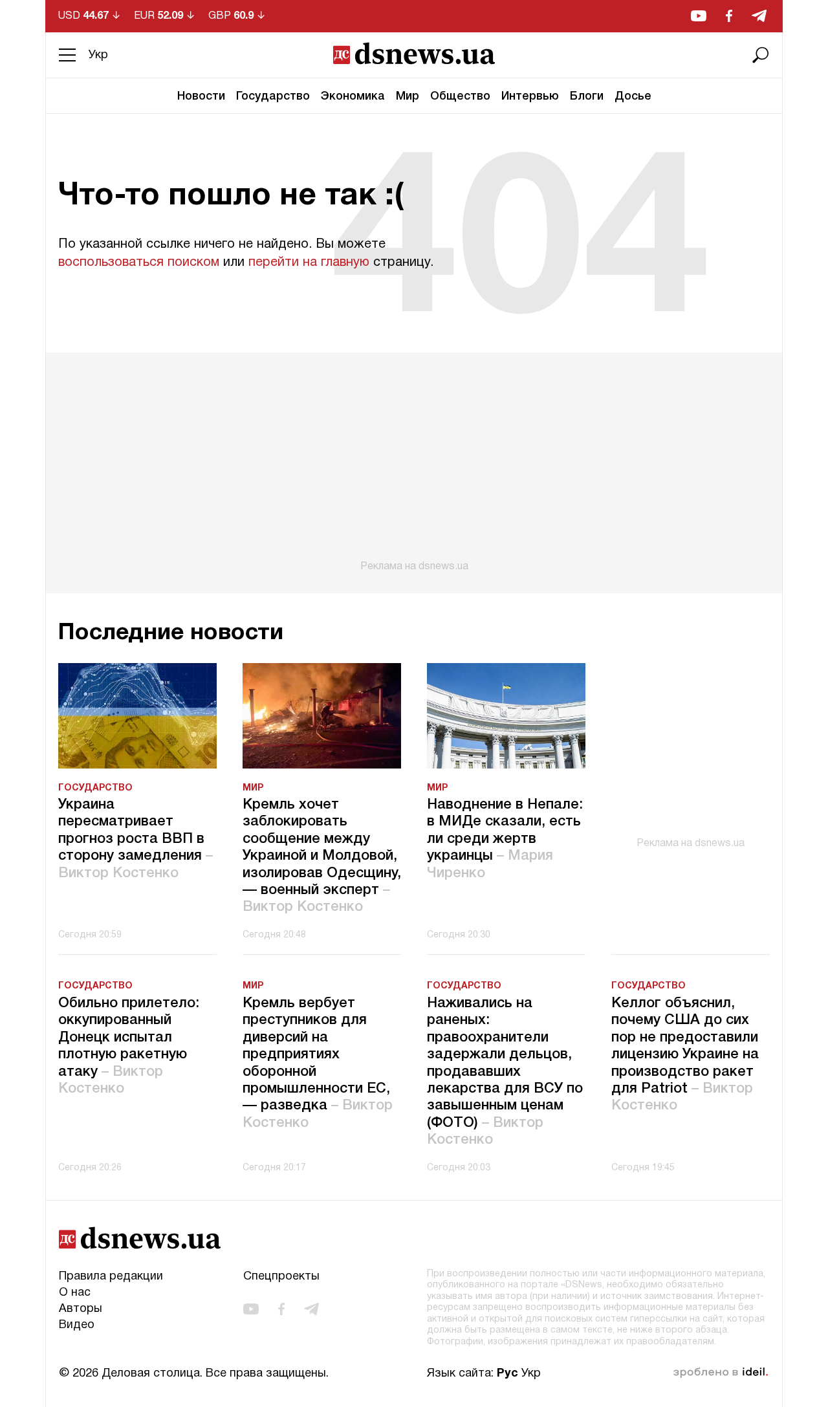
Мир (407, 96)
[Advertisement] (414, 462)
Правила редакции (111, 1276)
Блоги (587, 96)
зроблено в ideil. (720, 1373)
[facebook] (729, 16)
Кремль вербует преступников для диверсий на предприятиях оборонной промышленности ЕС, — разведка (318, 1063)
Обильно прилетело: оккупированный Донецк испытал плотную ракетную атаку (128, 1046)
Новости (201, 96)
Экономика (353, 96)
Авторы (80, 1308)
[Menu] (67, 55)
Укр (98, 55)
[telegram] (759, 16)
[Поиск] (760, 55)
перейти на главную (308, 262)
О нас (75, 1292)
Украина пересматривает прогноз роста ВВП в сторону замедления (135, 839)
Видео (76, 1325)
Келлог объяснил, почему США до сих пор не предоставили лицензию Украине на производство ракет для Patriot (685, 1054)
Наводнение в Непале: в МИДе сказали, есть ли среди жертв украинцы (505, 839)
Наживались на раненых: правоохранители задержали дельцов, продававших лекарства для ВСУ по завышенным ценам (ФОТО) (505, 1071)
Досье (633, 96)
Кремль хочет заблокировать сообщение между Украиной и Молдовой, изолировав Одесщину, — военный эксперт (322, 855)
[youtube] (699, 16)
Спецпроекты (281, 1276)
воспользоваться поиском (138, 262)
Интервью (530, 96)
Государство (273, 96)
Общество (460, 96)
